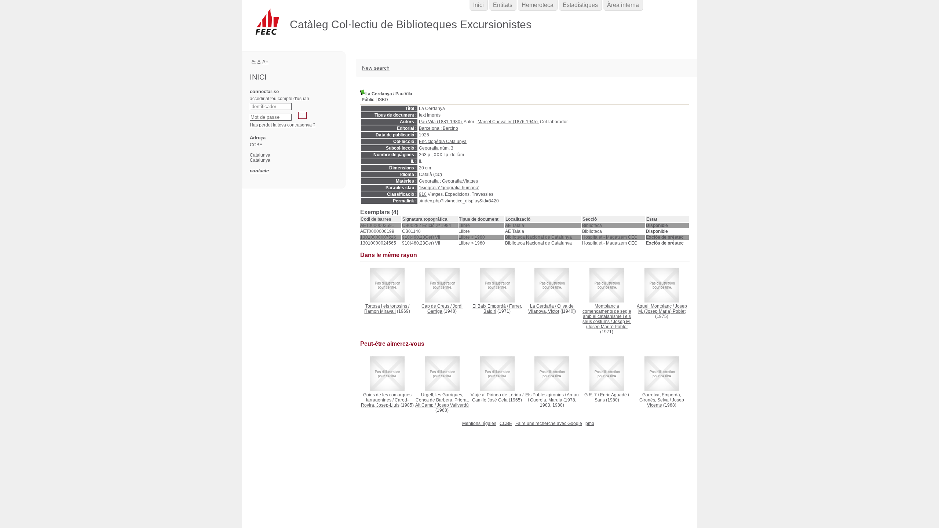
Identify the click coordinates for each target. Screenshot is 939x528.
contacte (259, 170)
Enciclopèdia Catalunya (443, 141)
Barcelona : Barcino (438, 128)
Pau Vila (403, 93)
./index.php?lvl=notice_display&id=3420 (459, 200)
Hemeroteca (537, 5)
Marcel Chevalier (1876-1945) (508, 121)
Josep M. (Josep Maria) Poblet (608, 324)
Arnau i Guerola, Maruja (553, 397)
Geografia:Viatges (460, 181)
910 (423, 194)
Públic (368, 99)
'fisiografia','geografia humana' (449, 187)
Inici (478, 5)
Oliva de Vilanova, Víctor (551, 309)
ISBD (383, 99)
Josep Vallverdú (453, 405)
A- (254, 61)
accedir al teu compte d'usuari (279, 98)
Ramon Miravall (380, 311)
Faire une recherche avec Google (548, 423)
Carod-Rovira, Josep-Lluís (385, 402)
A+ (265, 62)
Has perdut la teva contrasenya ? (282, 125)
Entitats (502, 5)
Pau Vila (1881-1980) (440, 121)
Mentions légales (479, 423)
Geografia (429, 148)
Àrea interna (623, 5)
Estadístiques (580, 5)
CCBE (506, 423)
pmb (589, 423)
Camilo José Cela (490, 400)
